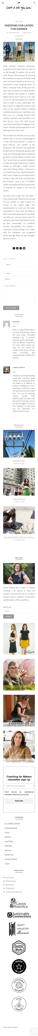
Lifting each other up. (13, 892)
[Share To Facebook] (14, 248)
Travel (7, 863)
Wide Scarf (7, 115)
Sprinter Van (9, 854)
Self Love (19, 21)
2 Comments (19, 36)
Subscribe (19, 801)
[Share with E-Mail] (24, 248)
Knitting (8, 837)
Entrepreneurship (11, 828)
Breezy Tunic (13, 121)
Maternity (8, 846)
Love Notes (9, 841)
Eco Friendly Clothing (12, 823)
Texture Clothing (11, 859)
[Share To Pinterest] (20, 248)
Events (7, 832)
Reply (14, 326)
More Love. (9, 877)
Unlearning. (19, 499)
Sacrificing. (19, 461)
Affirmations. (10, 881)
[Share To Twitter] (17, 248)
